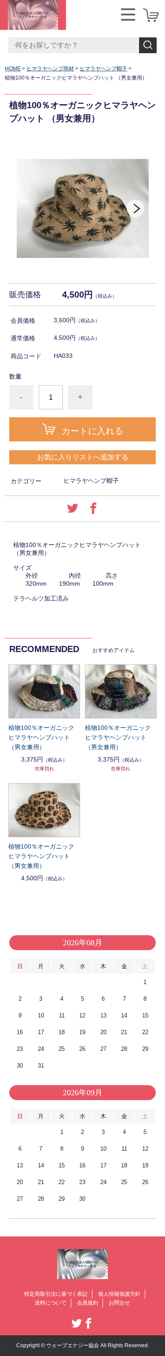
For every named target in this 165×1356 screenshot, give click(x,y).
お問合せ (119, 1303)
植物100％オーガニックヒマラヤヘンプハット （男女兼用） (41, 737)
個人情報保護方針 (119, 1294)
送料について (50, 1303)
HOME (13, 69)
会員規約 (87, 1303)
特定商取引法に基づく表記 (56, 1294)
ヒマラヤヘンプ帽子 (103, 69)
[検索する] (148, 45)
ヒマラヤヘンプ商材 (50, 69)
